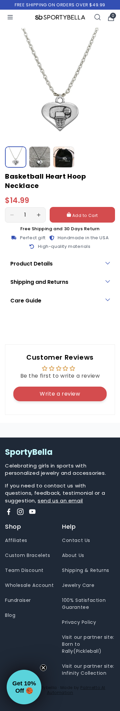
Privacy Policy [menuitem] (79, 622)
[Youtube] (32, 512)
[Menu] (10, 17)
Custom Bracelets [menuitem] (27, 555)
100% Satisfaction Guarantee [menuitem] (84, 604)
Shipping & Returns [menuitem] (85, 570)
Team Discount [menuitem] (24, 570)
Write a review (60, 394)
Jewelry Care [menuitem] (78, 585)
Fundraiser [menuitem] (18, 600)
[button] (24, 687)
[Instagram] (20, 512)
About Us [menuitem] (73, 555)
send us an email (60, 500)
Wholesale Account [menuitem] (29, 585)
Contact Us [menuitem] (76, 540)
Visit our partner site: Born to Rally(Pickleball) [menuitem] (88, 644)
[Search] (98, 17)
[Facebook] (8, 512)
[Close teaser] (43, 667)
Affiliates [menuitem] (16, 540)
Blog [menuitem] (10, 615)
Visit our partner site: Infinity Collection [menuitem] (88, 669)
